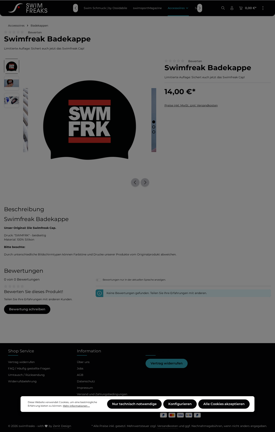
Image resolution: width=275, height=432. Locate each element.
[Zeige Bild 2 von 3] (153, 126)
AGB (80, 375)
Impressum (85, 388)
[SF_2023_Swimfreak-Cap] (89, 120)
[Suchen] (223, 8)
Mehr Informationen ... (76, 405)
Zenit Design (62, 426)
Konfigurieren (180, 404)
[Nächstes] (145, 182)
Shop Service (21, 351)
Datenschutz (86, 381)
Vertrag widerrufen (167, 363)
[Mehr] (263, 8)
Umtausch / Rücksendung (26, 375)
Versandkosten (167, 426)
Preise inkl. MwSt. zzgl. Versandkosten (191, 105)
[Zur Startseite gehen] (27, 8)
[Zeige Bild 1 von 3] (153, 121)
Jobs (80, 368)
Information (89, 351)
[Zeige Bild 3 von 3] (153, 131)
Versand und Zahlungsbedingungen (102, 394)
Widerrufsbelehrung (22, 381)
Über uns (83, 362)
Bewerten (35, 32)
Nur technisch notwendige (134, 404)
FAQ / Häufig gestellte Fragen (29, 368)
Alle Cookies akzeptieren (224, 404)
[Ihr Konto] (232, 8)
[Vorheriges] (135, 182)
